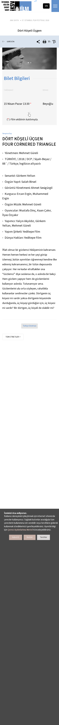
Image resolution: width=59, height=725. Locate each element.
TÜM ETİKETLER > (12, 337)
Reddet (30, 537)
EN (46, 6)
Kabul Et (15, 537)
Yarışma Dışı (7, 133)
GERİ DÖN (10, 41)
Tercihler (43, 537)
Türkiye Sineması (29, 325)
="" (35, 1)
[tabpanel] (29, 59)
